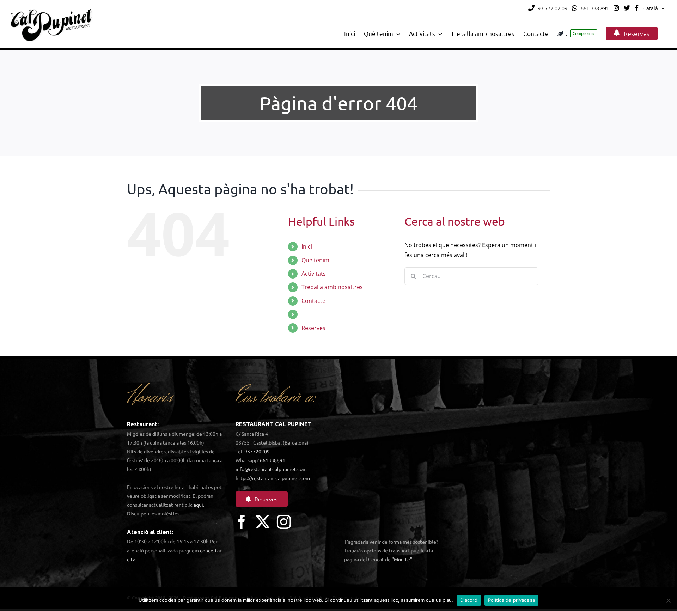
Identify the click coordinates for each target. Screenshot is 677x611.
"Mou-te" (402, 559)
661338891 (272, 460)
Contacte (313, 301)
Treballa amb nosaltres (332, 287)
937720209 (257, 451)
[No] (668, 600)
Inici (306, 246)
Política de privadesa (511, 600)
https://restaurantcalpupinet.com (273, 478)
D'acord (468, 600)
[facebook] (241, 522)
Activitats (313, 273)
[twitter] (263, 522)
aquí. (199, 504)
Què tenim (315, 260)
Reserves (313, 328)
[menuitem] (653, 8)
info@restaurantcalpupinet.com (271, 469)
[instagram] (284, 522)
